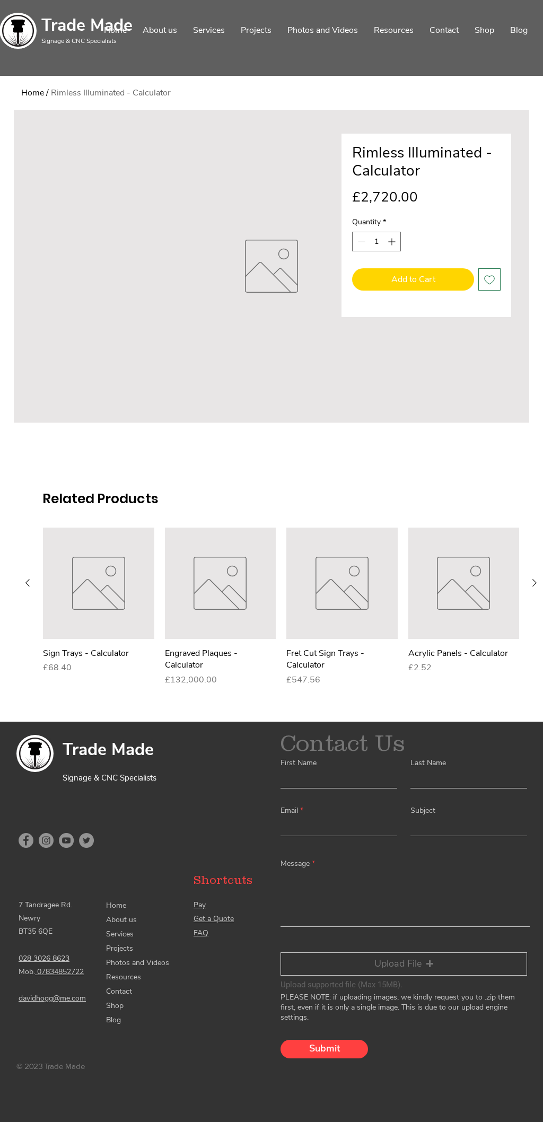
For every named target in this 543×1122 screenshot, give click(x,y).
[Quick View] (98, 583)
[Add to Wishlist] (489, 279)
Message (295, 863)
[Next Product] (534, 582)
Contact (119, 991)
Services (120, 934)
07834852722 (59, 972)
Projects (119, 948)
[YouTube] (66, 840)
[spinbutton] (376, 241)
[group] (281, 606)
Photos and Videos (137, 963)
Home (32, 93)
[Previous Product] (27, 582)
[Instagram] (46, 840)
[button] (404, 964)
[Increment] (392, 241)
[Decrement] (360, 241)
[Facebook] (26, 840)
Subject (422, 810)
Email (289, 810)
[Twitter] (86, 840)
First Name (299, 763)
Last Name (428, 763)
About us (121, 920)
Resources (123, 977)
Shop (115, 1006)
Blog (113, 1020)
